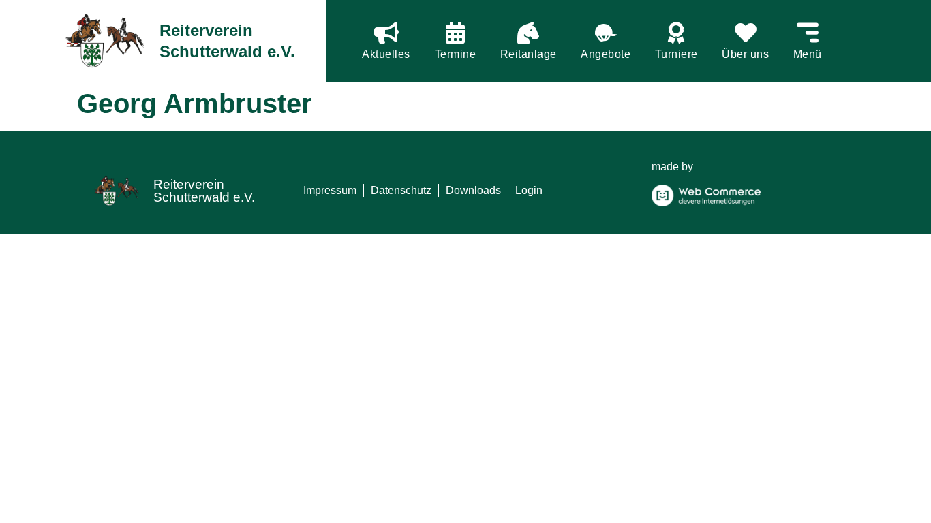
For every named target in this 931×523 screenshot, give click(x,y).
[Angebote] (606, 33)
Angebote (605, 54)
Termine (455, 54)
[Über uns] (746, 33)
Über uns (745, 54)
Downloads (473, 190)
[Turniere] (676, 33)
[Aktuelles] (386, 33)
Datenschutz (401, 190)
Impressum (329, 190)
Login (529, 190)
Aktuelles (386, 54)
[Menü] (808, 33)
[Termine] (455, 33)
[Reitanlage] (528, 33)
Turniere (676, 54)
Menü (807, 54)
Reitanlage (528, 54)
